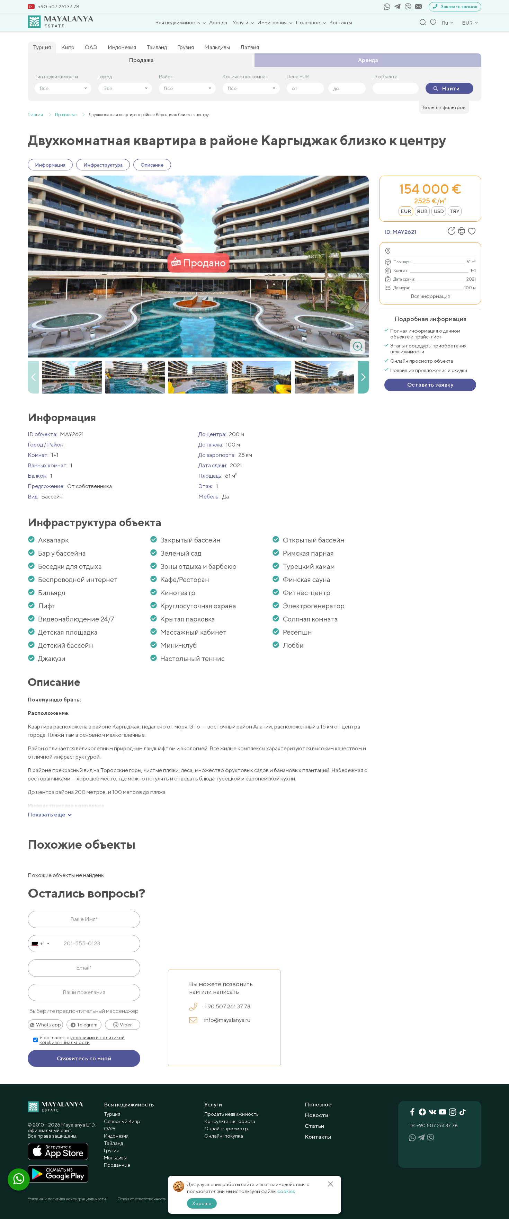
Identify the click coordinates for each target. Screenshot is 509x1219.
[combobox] (39, 943)
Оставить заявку (430, 384)
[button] (363, 377)
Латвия (249, 47)
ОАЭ (91, 47)
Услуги (240, 22)
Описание (152, 165)
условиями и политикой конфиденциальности (82, 1040)
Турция (42, 47)
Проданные (117, 1165)
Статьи (314, 1126)
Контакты (340, 22)
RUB (422, 211)
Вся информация (430, 296)
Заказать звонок (459, 6)
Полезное (308, 22)
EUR (406, 211)
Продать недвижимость (231, 1114)
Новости (316, 1115)
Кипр (67, 47)
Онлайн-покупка (223, 1136)
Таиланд (156, 47)
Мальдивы (217, 47)
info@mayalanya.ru (227, 1020)
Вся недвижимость (177, 22)
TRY (454, 211)
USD (439, 211)
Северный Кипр (122, 1121)
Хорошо (202, 1203)
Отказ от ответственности (142, 1198)
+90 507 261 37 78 (58, 6)
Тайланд (113, 1143)
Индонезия (122, 47)
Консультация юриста (229, 1121)
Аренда (218, 22)
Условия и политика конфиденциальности (67, 1198)
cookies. (286, 1191)
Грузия (185, 47)
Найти (450, 88)
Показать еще (46, 815)
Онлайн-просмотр (226, 1128)
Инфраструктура (103, 165)
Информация (50, 165)
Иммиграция (272, 22)
